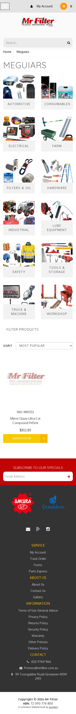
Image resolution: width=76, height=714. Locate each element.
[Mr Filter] (38, 22)
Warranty (38, 635)
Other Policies (38, 642)
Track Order (38, 558)
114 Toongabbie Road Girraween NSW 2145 (41, 676)
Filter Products (22, 330)
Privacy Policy (38, 617)
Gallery (38, 597)
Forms (38, 565)
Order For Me (21, 438)
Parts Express (38, 571)
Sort (7, 345)
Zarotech (53, 707)
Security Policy (38, 629)
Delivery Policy (38, 648)
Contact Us (38, 591)
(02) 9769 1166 (40, 661)
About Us (38, 584)
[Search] (69, 42)
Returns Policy (38, 623)
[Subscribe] (68, 476)
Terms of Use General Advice (38, 610)
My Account (44, 6)
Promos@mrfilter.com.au (40, 668)
